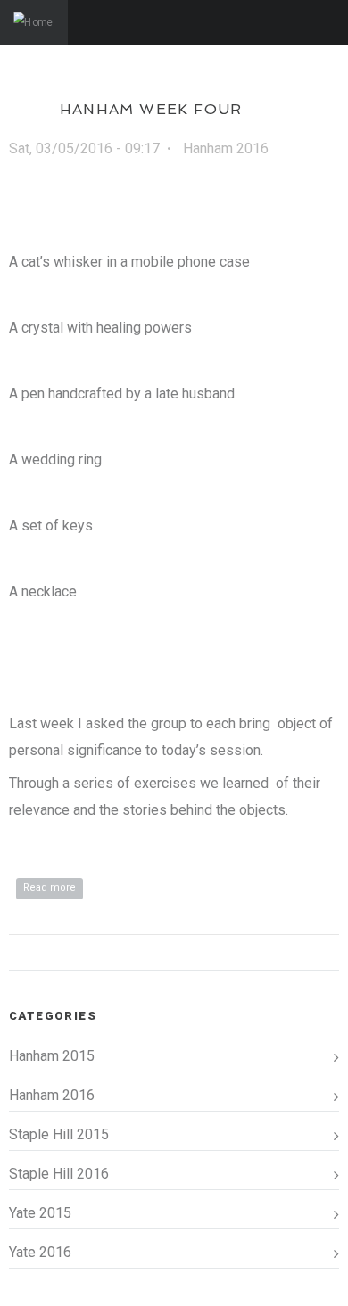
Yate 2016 (40, 1252)
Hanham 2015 (52, 1055)
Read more (53, 887)
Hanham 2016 (226, 148)
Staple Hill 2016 (59, 1173)
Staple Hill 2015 (59, 1134)
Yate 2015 (40, 1212)
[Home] (34, 22)
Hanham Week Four (151, 109)
